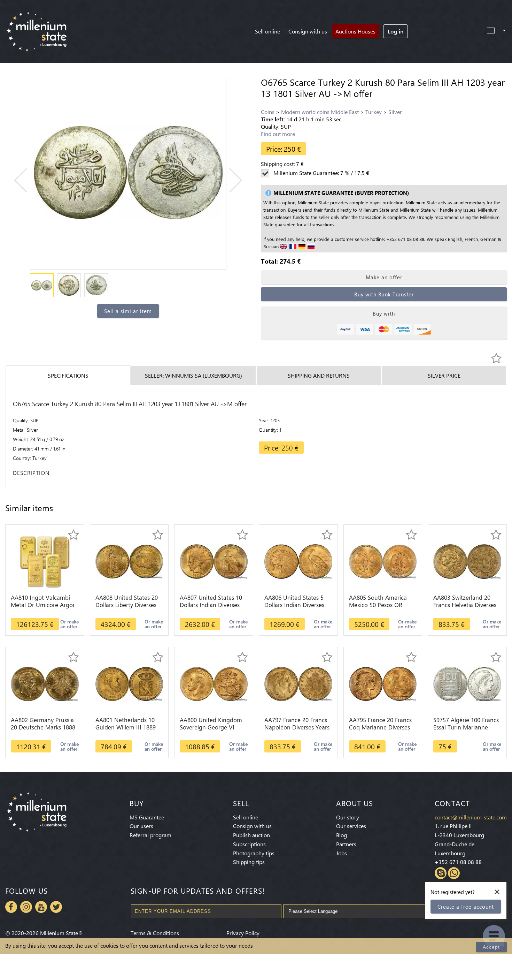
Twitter (56, 907)
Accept (491, 947)
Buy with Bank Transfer (384, 294)
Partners (346, 844)
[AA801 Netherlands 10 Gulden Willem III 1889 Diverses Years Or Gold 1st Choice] (129, 683)
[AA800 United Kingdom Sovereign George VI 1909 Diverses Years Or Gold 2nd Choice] (214, 683)
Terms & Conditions (155, 933)
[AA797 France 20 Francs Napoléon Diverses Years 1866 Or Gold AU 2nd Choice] (298, 683)
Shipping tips (249, 861)
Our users (141, 826)
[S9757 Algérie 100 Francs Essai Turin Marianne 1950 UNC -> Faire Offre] (467, 683)
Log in (395, 31)
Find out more (278, 133)
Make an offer (384, 277)
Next (230, 180)
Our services (351, 826)
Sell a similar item (128, 311)
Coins (267, 111)
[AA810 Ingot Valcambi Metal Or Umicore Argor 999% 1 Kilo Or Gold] (44, 561)
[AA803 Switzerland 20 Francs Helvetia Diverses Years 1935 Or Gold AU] (467, 561)
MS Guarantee (147, 817)
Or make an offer (69, 624)
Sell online (267, 31)
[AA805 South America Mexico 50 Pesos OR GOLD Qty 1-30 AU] (383, 561)
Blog (341, 835)
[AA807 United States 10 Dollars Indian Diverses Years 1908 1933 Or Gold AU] (214, 561)
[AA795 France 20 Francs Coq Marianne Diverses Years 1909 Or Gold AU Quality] (383, 683)
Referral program (150, 835)
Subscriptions (249, 844)
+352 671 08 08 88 (458, 861)
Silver (395, 111)
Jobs (341, 853)
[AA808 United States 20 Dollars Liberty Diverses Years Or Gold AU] (129, 561)
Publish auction (251, 835)
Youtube (41, 907)
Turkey (373, 111)
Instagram (26, 907)
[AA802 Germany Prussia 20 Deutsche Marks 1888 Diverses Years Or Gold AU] (45, 683)
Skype (441, 873)
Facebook (11, 907)
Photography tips (253, 853)
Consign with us (307, 31)
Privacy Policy (242, 933)
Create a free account (465, 906)
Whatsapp (454, 873)
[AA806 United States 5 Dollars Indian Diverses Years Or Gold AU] (298, 561)
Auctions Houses (355, 31)
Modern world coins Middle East (320, 111)
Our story (347, 817)
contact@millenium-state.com (471, 817)
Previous (26, 180)
